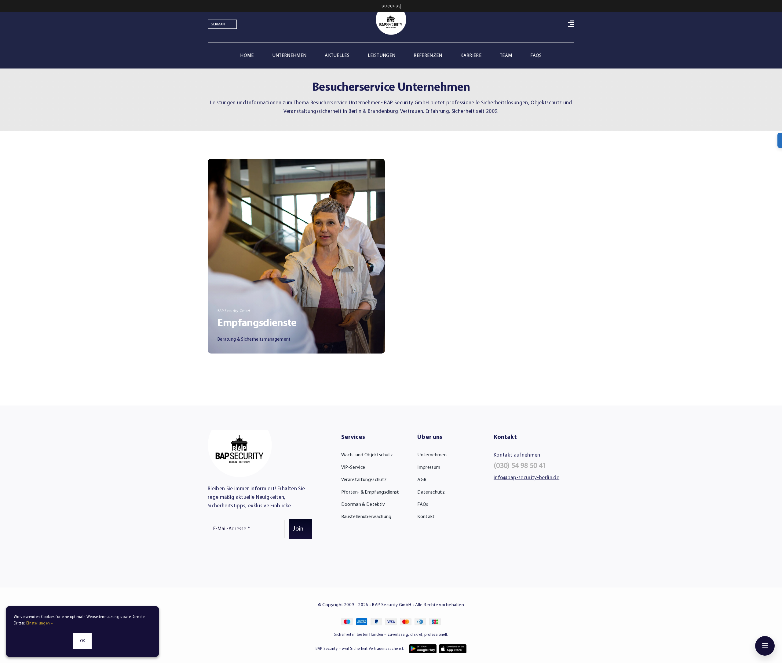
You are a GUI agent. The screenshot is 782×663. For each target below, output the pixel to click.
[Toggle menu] (765, 646)
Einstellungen (38, 623)
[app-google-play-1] (423, 647)
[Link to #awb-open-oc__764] (571, 23)
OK (82, 641)
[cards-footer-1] (391, 620)
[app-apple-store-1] (452, 647)
